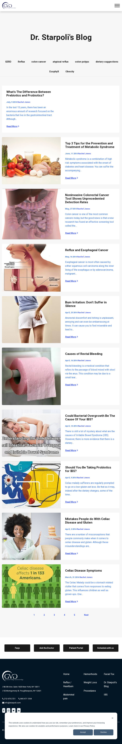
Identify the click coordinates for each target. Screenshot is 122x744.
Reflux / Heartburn (68, 684)
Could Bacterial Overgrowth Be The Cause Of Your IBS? (90, 417)
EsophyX (54, 71)
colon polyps (82, 61)
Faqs (17, 648)
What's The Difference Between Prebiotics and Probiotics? (28, 93)
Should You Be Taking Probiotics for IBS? (88, 469)
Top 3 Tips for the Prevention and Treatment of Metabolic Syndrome (89, 145)
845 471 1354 (26, 699)
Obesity (69, 71)
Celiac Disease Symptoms (83, 570)
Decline (103, 732)
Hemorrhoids (90, 674)
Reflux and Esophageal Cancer (86, 250)
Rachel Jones (23, 102)
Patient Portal (76, 648)
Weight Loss (90, 682)
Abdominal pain (68, 696)
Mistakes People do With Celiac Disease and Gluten (87, 520)
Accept (83, 732)
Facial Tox (109, 674)
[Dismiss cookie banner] (112, 718)
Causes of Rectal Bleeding (83, 354)
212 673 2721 (9, 699)
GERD (8, 61)
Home (66, 674)
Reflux (21, 61)
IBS (106, 694)
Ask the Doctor (46, 648)
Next (86, 615)
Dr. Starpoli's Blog (110, 684)
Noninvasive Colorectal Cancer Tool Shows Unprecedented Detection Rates (87, 198)
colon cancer (38, 61)
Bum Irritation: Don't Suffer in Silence (86, 304)
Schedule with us (105, 648)
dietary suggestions (107, 61)
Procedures (90, 690)
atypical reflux (60, 61)
